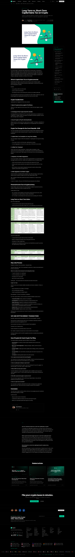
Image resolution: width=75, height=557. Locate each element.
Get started (62, 1)
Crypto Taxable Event (58, 51)
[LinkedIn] (16, 410)
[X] (18, 410)
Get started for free (34, 501)
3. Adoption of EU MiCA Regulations (58, 68)
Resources (33, 1)
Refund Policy (60, 531)
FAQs (43, 536)
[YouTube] (16, 533)
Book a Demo (52, 531)
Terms (59, 530)
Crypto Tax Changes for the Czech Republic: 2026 (59, 61)
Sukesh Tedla (30, 21)
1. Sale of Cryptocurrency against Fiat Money (58, 53)
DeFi (27, 532)
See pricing (42, 501)
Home (11, 3)
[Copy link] (60, 89)
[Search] (51, 1)
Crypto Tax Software (29, 533)
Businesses (25, 1)
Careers (51, 530)
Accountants (36, 531)
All (26, 8)
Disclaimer (59, 532)
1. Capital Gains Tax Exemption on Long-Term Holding (58, 63)
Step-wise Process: (57, 77)
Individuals (19, 1)
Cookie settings (22, 554)
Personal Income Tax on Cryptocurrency (58, 73)
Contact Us (51, 532)
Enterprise (35, 530)
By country (43, 532)
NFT (27, 531)
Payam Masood (29, 20)
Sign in (57, 1)
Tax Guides (43, 530)
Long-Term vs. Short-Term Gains (58, 75)
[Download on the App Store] (13, 535)
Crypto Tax (24, 8)
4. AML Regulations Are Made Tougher (58, 70)
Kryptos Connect (36, 533)
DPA (58, 533)
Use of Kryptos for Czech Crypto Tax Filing (58, 82)
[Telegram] (18, 533)
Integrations (43, 531)
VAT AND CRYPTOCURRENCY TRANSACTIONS (59, 79)
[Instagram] (22, 533)
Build (29, 1)
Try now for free (58, 101)
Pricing (43, 1)
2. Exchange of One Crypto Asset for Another (59, 56)
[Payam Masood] (13, 407)
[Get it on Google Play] (20, 535)
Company (38, 1)
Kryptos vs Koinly (44, 533)
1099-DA (27, 536)
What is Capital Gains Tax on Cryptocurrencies (58, 49)
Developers (36, 532)
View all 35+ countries (14, 548)
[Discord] (20, 533)
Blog (14, 3)
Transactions (28, 530)
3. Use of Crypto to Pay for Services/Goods (59, 58)
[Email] (58, 89)
